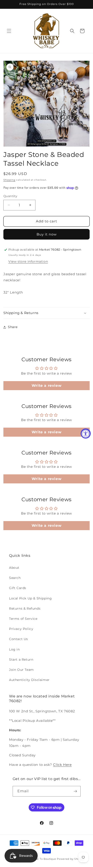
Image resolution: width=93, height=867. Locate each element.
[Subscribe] (75, 791)
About (14, 568)
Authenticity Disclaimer (29, 680)
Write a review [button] (46, 385)
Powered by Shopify (71, 858)
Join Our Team (21, 670)
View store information (28, 261)
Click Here (62, 764)
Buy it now (47, 234)
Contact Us (18, 639)
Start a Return (21, 659)
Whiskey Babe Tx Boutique (37, 858)
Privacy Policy (21, 629)
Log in (14, 649)
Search (15, 578)
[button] (9, 31)
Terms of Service (23, 619)
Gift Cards (17, 588)
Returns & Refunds (24, 608)
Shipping (9, 179)
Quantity (10, 196)
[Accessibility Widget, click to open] (86, 434)
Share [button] (13, 327)
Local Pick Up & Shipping (30, 598)
